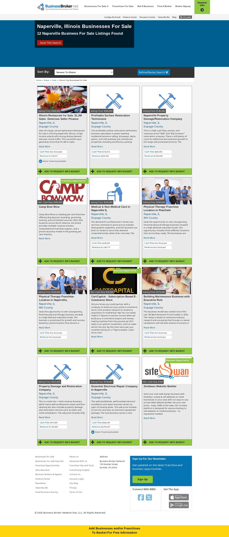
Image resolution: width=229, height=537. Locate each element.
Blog (174, 17)
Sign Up (143, 479)
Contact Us (74, 474)
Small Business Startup (46, 492)
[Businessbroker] (57, 6)
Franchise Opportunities (47, 465)
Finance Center (130, 17)
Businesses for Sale (95, 6)
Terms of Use (75, 492)
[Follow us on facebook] (141, 497)
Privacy (73, 487)
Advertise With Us (78, 461)
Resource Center (147, 17)
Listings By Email (112, 17)
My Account (185, 17)
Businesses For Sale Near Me (49, 461)
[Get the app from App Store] (179, 496)
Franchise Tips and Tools (81, 465)
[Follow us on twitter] (149, 497)
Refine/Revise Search (152, 72)
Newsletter (40, 483)
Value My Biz (163, 17)
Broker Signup (183, 6)
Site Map (73, 483)
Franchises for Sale (123, 6)
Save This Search (50, 42)
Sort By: (43, 71)
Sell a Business (145, 6)
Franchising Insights (79, 470)
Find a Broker (164, 6)
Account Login (76, 478)
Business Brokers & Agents (48, 474)
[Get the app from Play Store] (179, 504)
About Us (74, 456)
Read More (44, 146)
